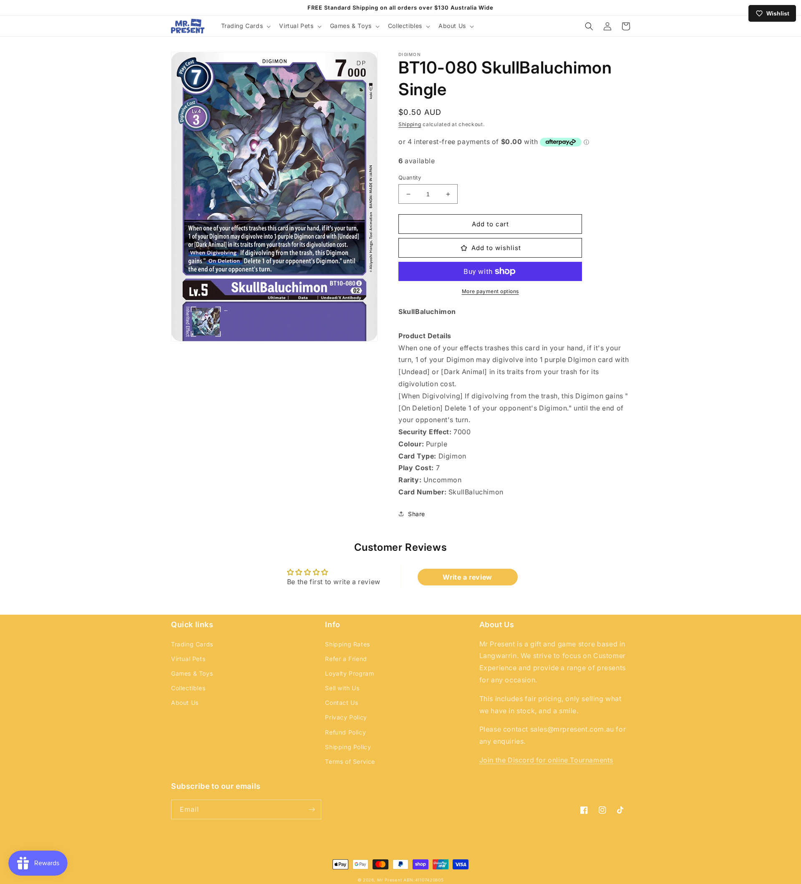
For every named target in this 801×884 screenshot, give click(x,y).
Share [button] (416, 513)
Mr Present (389, 879)
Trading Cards (192, 644)
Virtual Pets (188, 658)
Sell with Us (342, 687)
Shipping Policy (348, 746)
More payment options (490, 291)
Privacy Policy (346, 717)
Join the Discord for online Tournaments (546, 760)
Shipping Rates (347, 644)
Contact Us (341, 702)
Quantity (409, 177)
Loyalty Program (349, 673)
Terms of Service (350, 761)
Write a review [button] (467, 577)
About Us (185, 702)
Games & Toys (192, 673)
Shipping (409, 124)
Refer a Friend (346, 658)
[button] (245, 26)
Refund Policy (345, 732)
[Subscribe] (311, 809)
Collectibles (188, 687)
